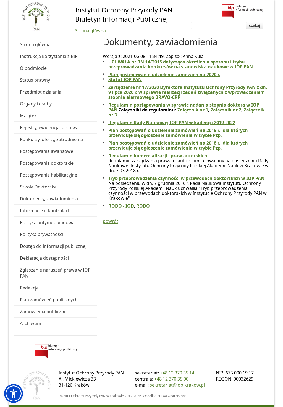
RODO (143, 206)
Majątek (28, 116)
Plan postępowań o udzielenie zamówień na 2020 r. (164, 74)
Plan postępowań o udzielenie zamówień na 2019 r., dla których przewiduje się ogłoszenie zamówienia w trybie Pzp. (178, 132)
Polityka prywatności (41, 234)
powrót (110, 221)
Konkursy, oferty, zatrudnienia (51, 139)
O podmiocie (33, 68)
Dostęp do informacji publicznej (53, 246)
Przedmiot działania (40, 92)
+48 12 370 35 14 (177, 373)
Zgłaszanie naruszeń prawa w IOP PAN (55, 273)
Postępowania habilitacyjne (48, 175)
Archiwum (30, 323)
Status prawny (35, 80)
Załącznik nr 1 (192, 110)
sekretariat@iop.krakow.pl (177, 385)
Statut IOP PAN (125, 79)
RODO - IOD (121, 206)
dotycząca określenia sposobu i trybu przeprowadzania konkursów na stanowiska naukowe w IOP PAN (180, 64)
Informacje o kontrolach (45, 211)
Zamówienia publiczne (43, 311)
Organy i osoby (36, 104)
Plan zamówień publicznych (49, 300)
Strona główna (90, 31)
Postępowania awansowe (46, 151)
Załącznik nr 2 (226, 110)
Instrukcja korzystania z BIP (49, 56)
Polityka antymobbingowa (47, 222)
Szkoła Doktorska (38, 187)
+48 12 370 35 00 (171, 379)
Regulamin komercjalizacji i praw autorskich (157, 156)
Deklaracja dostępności (44, 258)
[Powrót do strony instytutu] (36, 16)
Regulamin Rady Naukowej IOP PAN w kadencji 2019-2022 (171, 122)
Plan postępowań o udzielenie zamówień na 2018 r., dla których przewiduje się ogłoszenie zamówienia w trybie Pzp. (178, 145)
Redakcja (29, 288)
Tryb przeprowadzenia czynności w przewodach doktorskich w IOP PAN (186, 178)
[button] (14, 393)
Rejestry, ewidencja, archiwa (49, 127)
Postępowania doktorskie (47, 163)
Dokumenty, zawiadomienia (49, 199)
